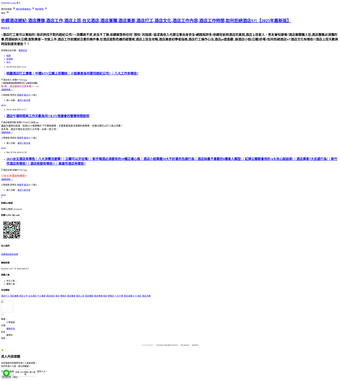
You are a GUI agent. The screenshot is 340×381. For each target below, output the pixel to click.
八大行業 (119, 296)
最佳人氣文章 (24, 100)
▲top (3, 105)
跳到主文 (5, 28)
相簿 (8, 56)
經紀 (105, 296)
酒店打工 (5, 296)
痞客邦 (20, 95)
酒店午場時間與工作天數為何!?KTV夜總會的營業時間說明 (47, 116)
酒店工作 (23, 296)
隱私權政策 (185, 345)
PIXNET (150, 345)
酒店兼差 (71, 296)
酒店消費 (146, 296)
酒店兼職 (14, 296)
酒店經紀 (50, 296)
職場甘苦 (23, 50)
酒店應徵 (98, 296)
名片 (8, 62)
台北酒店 (32, 296)
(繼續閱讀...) (6, 90)
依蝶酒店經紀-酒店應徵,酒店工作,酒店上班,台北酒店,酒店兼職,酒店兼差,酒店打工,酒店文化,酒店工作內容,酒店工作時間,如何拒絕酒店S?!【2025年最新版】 (146, 20)
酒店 (57, 296)
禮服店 (63, 296)
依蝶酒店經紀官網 (9, 254)
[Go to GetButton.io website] (6, 378)
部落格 (9, 59)
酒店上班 (80, 296)
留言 (26, 95)
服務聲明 (195, 345)
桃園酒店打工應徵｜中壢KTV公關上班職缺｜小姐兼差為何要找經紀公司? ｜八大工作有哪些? (72, 73)
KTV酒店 (137, 296)
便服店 (111, 296)
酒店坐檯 (128, 296)
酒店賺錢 (89, 296)
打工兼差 (41, 296)
